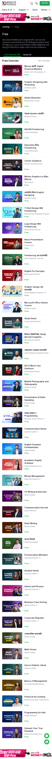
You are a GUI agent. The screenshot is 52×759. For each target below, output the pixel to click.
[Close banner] (50, 14)
